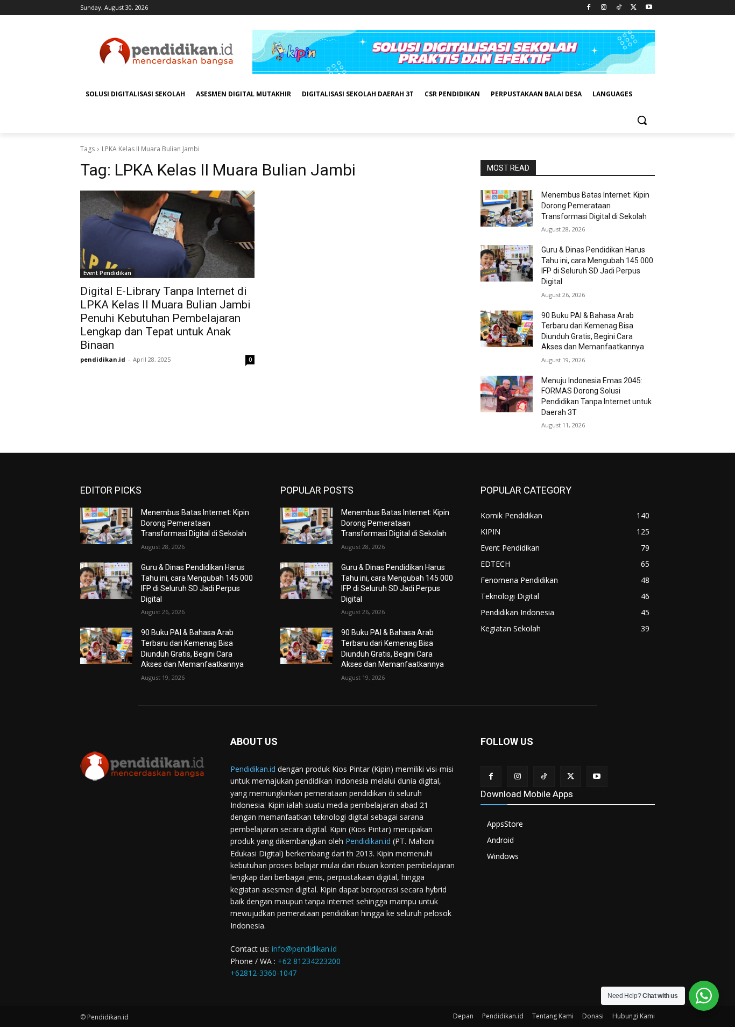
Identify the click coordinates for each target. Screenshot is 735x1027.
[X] (633, 8)
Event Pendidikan (107, 273)
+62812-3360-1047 (263, 973)
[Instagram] (604, 8)
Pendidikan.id (252, 769)
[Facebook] (589, 8)
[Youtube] (648, 8)
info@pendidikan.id (304, 949)
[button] (642, 120)
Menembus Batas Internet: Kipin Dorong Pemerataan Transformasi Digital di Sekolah (595, 205)
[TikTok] (619, 8)
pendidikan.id (102, 359)
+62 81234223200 (309, 961)
